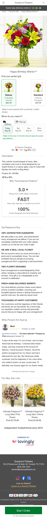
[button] (41, 512)
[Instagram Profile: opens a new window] (18, 478)
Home (4, 11)
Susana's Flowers (24, 3)
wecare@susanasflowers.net (23, 469)
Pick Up (22, 122)
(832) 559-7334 (23, 466)
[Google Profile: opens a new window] (29, 478)
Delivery (8, 123)
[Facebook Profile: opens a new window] (23, 478)
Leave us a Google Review (23, 486)
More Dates (39, 129)
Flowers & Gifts (14, 11)
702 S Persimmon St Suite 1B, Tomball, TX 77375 (23, 464)
